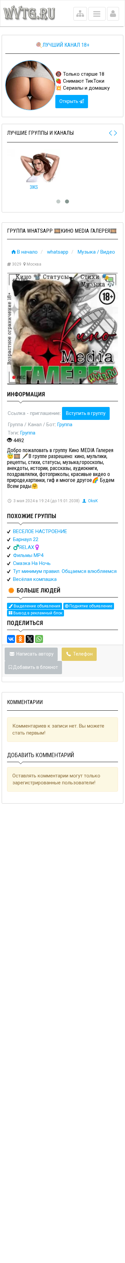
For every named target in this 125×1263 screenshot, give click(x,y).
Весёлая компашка (35, 579)
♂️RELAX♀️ (26, 547)
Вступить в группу (86, 413)
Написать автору (34, 654)
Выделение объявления (36, 606)
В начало (27, 252)
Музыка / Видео (96, 252)
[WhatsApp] (39, 639)
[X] (30, 639)
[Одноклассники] (20, 639)
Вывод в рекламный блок (37, 613)
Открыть (69, 101)
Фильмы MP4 (28, 555)
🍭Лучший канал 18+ (62, 45)
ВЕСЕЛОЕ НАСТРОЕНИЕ (40, 531)
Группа (64, 425)
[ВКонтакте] (11, 639)
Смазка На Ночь (32, 563)
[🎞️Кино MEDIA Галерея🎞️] (62, 328)
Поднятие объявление (90, 606)
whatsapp (57, 252)
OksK (93, 501)
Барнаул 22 (25, 539)
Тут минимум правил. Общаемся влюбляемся (65, 571)
